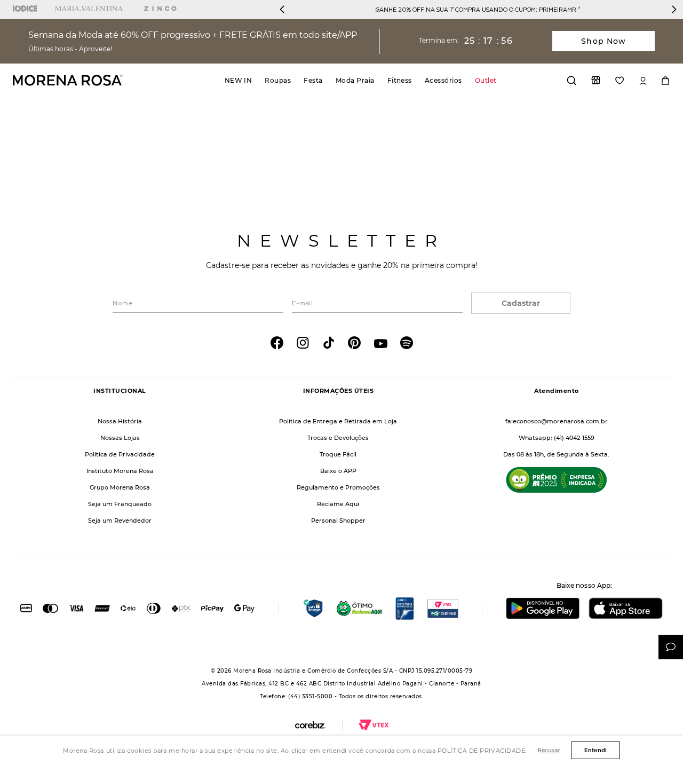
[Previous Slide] (282, 9)
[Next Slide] (674, 9)
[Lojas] (595, 80)
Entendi (595, 750)
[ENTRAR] (643, 80)
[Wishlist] (619, 80)
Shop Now (603, 41)
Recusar (549, 750)
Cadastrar (521, 303)
